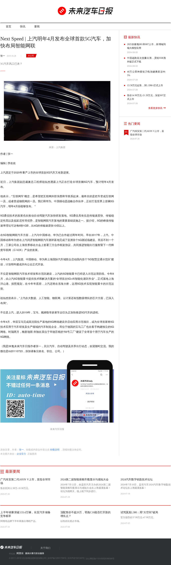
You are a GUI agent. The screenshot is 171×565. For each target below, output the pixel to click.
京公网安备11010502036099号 (100, 558)
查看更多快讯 (155, 108)
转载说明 (54, 449)
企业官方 (21, 453)
